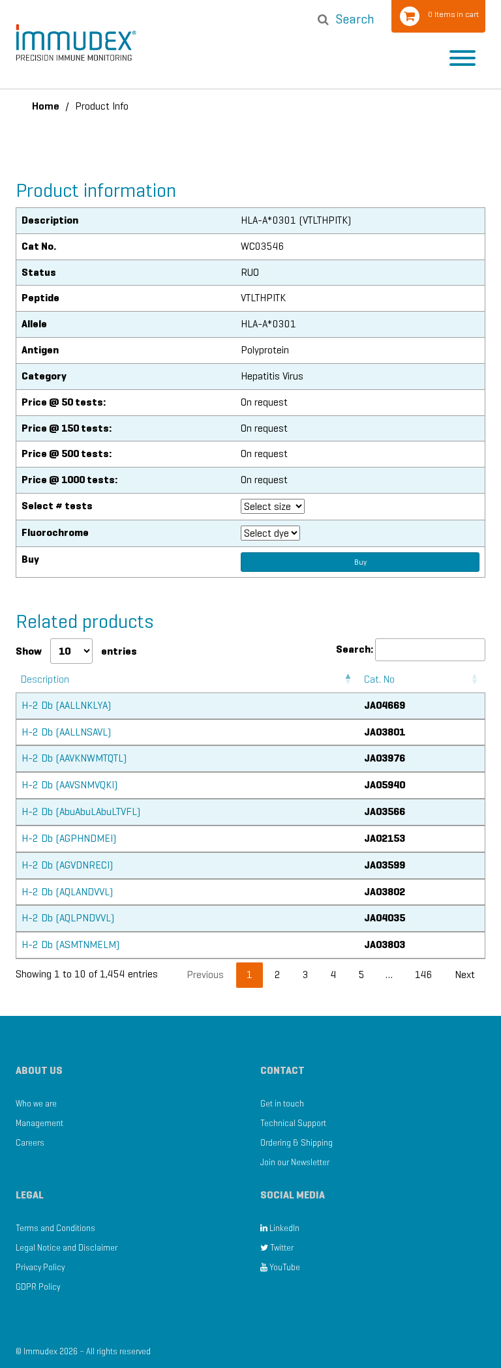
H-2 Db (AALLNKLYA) (66, 705)
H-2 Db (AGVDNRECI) (67, 865)
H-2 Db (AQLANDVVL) (67, 891)
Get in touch (282, 1103)
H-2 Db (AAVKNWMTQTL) (74, 758)
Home (45, 106)
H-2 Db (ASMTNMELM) (70, 944)
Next (465, 974)
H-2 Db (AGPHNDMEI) (69, 838)
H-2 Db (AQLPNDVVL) (68, 918)
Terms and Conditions (55, 1228)
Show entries (76, 651)
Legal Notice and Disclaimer (66, 1247)
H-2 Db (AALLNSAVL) (66, 732)
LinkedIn (283, 1228)
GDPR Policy (38, 1286)
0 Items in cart (453, 14)
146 (424, 974)
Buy (360, 562)
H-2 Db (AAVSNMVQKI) (69, 785)
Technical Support (293, 1123)
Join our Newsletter (294, 1162)
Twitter (281, 1247)
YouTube (283, 1267)
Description (45, 679)
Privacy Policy (40, 1267)
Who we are (36, 1103)
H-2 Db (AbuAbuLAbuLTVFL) (81, 811)
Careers (30, 1142)
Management (39, 1123)
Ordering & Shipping (296, 1142)
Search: (354, 649)
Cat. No (379, 679)
